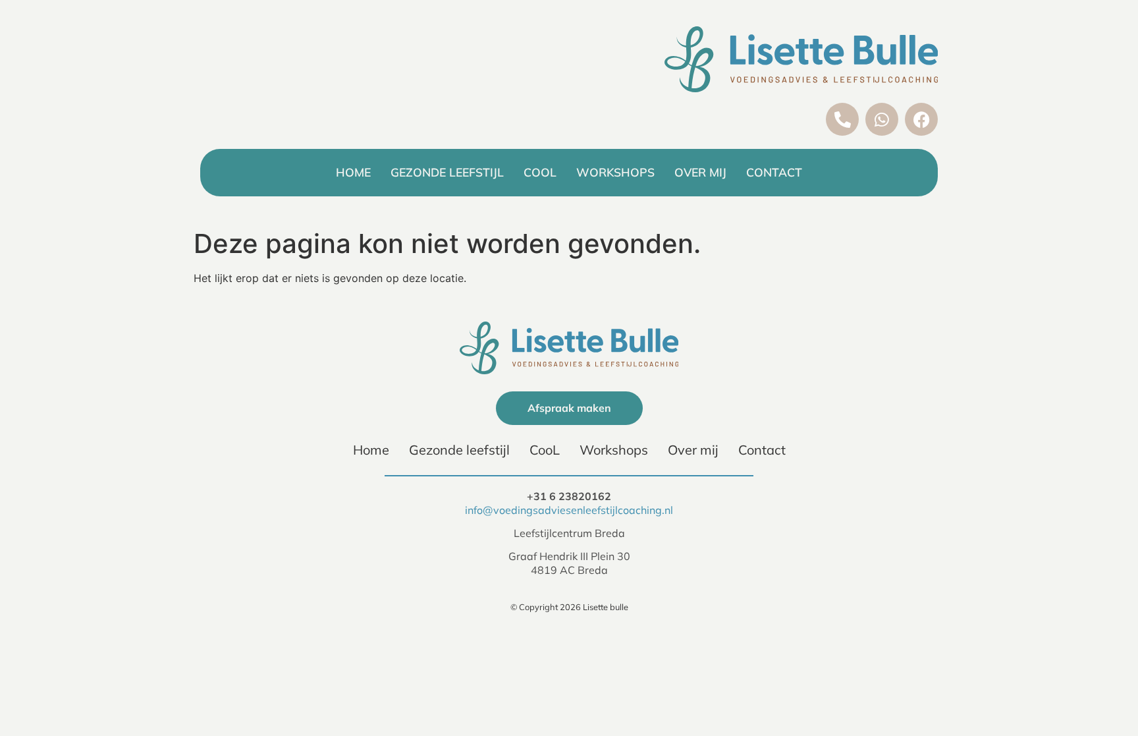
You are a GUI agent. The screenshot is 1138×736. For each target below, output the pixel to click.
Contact (774, 172)
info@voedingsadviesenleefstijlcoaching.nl (569, 510)
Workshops (615, 172)
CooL (540, 172)
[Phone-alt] (842, 119)
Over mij (700, 172)
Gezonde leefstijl (447, 172)
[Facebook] (921, 119)
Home (353, 172)
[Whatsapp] (881, 119)
